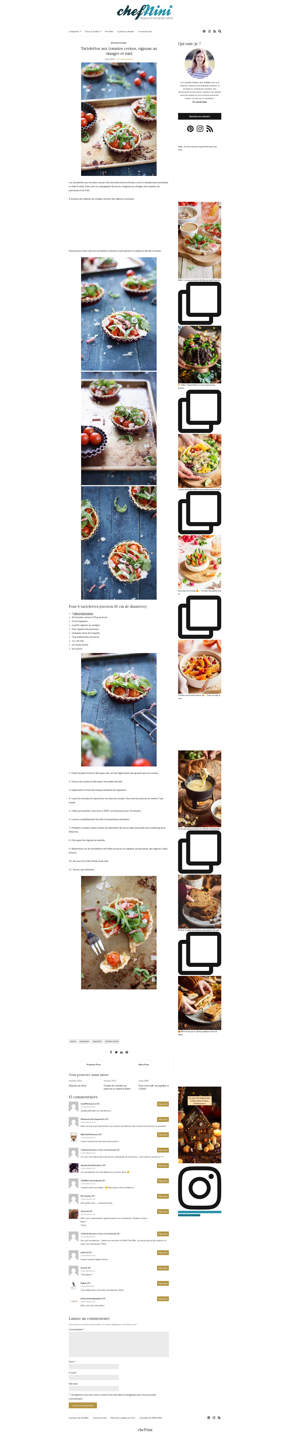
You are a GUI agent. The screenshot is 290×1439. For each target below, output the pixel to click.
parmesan (84, 1041)
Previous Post (94, 1064)
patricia (84, 1252)
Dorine (84, 1268)
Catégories (74, 31)
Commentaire (76, 1329)
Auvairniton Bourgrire (91, 1165)
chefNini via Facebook (91, 1180)
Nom (72, 1361)
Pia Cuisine (86, 1196)
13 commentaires (125, 59)
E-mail (73, 1372)
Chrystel (85, 1211)
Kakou (84, 1283)
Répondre (163, 1104)
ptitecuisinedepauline (91, 1298)
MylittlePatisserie (89, 1134)
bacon (73, 1041)
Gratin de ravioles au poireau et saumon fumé (117, 1087)
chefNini (145, 1430)
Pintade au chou (77, 1085)
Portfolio (109, 31)
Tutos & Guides (92, 31)
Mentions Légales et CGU (123, 1417)
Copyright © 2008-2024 (150, 1417)
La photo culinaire (125, 31)
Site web (73, 1383)
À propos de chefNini (79, 1417)
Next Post (144, 1064)
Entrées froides (119, 42)
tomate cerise (111, 1041)
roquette (97, 1041)
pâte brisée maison (83, 613)
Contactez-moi (145, 31)
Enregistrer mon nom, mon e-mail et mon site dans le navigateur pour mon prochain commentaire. (112, 1396)
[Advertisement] (119, 226)
